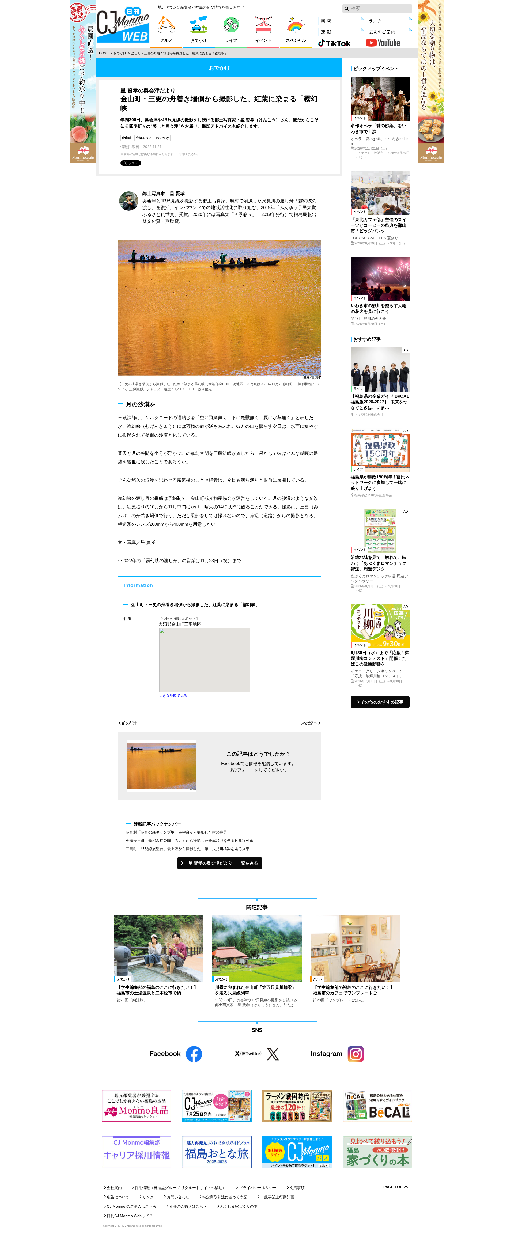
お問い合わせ (178, 1197)
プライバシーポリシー (258, 1188)
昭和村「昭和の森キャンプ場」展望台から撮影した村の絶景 (176, 832)
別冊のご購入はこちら (188, 1206)
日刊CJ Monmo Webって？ (130, 1216)
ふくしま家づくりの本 (239, 1206)
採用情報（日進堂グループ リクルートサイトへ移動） (180, 1188)
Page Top (392, 1187)
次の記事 (309, 723)
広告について (118, 1197)
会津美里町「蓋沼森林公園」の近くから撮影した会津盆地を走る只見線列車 (189, 840)
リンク (148, 1197)
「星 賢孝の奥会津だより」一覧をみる (221, 863)
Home (104, 53)
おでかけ (120, 53)
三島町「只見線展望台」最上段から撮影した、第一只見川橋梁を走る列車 (188, 849)
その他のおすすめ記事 (382, 702)
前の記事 (130, 723)
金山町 (126, 138)
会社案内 (114, 1188)
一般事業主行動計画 (277, 1197)
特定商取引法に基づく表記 (224, 1197)
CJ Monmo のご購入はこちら (131, 1206)
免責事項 (297, 1188)
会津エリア (144, 138)
